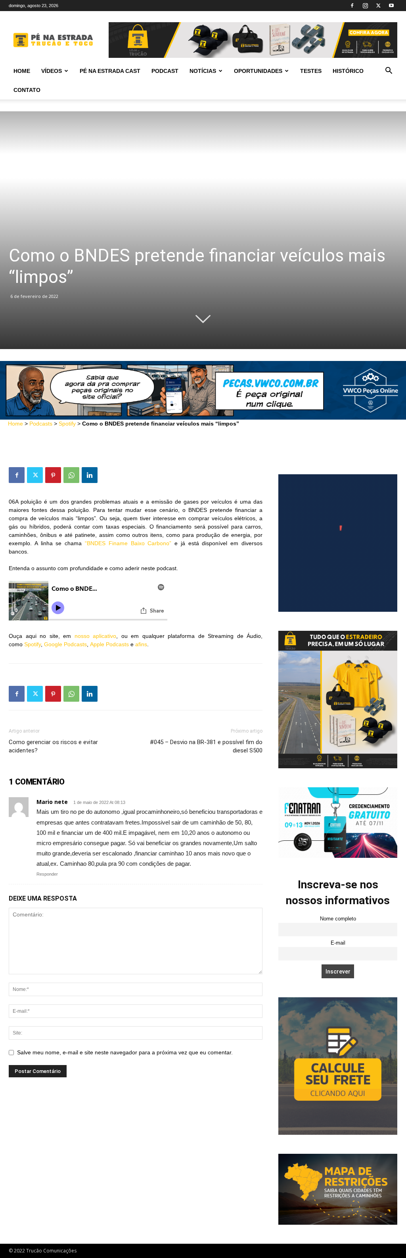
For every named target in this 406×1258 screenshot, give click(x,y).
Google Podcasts (65, 644)
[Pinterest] (53, 475)
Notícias (203, 71)
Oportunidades (258, 71)
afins (141, 644)
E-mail (338, 943)
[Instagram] (365, 5)
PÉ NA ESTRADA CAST (110, 71)
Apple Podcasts (109, 644)
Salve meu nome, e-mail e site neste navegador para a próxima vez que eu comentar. (125, 1052)
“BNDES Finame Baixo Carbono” (128, 543)
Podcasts (40, 423)
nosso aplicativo (96, 636)
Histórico (348, 71)
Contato (26, 90)
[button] (388, 71)
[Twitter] (378, 5)
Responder (47, 874)
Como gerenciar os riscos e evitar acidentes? (53, 746)
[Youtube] (391, 5)
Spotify (67, 423)
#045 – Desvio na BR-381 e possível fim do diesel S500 (206, 746)
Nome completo (338, 919)
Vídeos (51, 71)
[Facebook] (352, 5)
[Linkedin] (90, 475)
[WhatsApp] (71, 475)
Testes (311, 71)
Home (21, 71)
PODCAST (164, 71)
